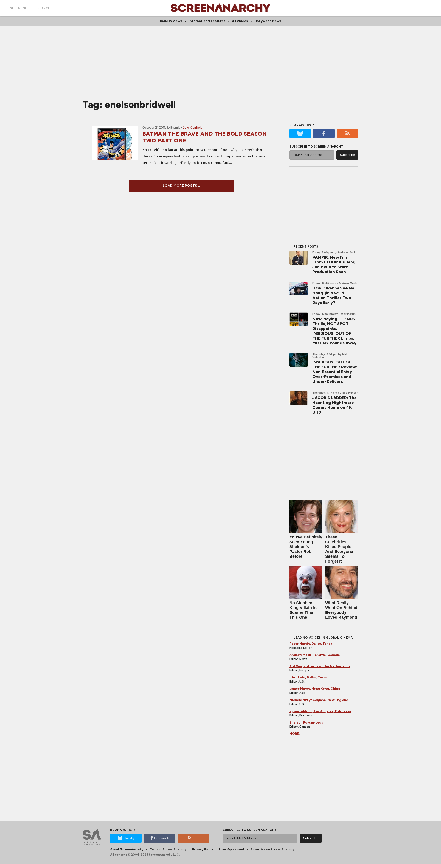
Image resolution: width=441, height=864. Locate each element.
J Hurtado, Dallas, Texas (308, 677)
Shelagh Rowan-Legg (306, 722)
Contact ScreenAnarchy (168, 849)
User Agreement (231, 849)
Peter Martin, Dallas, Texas (310, 644)
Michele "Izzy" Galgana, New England (318, 700)
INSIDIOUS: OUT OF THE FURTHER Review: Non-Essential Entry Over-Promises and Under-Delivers (334, 372)
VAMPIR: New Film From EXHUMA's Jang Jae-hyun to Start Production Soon (334, 264)
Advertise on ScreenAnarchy (272, 849)
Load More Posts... (181, 186)
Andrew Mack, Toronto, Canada (314, 655)
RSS (196, 838)
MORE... (295, 734)
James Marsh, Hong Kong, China (314, 689)
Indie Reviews (171, 21)
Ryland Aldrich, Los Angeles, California (320, 711)
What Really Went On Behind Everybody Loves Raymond (341, 610)
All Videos (240, 21)
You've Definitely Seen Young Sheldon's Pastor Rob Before (305, 547)
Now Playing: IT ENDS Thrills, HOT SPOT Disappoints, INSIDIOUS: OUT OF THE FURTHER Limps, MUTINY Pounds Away (334, 331)
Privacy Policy (202, 849)
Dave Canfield (192, 127)
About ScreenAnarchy (126, 849)
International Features (207, 21)
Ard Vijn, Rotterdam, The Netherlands (319, 666)
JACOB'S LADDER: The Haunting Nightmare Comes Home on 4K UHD (334, 405)
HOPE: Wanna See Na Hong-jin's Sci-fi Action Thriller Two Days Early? (333, 295)
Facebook (161, 838)
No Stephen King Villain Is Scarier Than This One (303, 610)
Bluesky (129, 838)
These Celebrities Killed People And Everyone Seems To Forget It (339, 549)
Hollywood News (267, 21)
